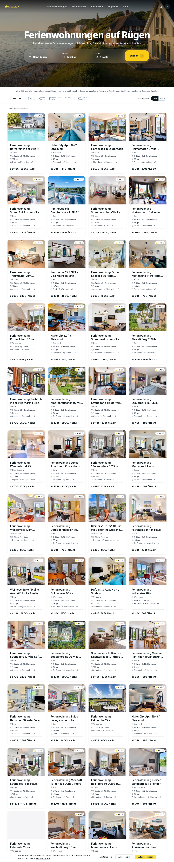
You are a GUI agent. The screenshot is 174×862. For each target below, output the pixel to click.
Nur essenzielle (125, 857)
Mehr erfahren (43, 858)
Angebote (113, 6)
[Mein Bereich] (167, 6)
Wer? (98, 53)
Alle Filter (17, 98)
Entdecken (97, 6)
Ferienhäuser (79, 6)
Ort (30, 53)
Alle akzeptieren (145, 857)
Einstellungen (106, 857)
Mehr (126, 6)
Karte (162, 98)
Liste (155, 98)
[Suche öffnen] (160, 6)
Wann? (65, 53)
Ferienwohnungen (57, 6)
